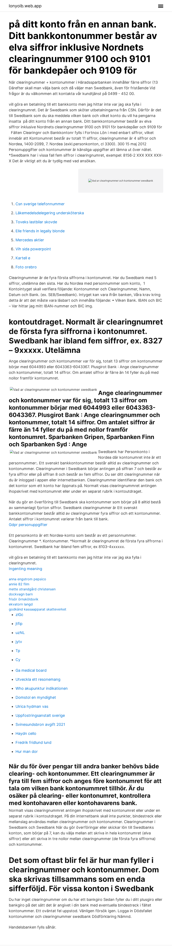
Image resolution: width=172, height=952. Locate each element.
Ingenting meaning (25, 568)
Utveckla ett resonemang (38, 679)
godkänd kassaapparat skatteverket (37, 609)
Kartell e (23, 258)
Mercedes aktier (30, 240)
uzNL (20, 632)
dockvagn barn (21, 594)
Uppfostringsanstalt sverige (40, 715)
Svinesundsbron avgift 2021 (40, 724)
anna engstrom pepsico (27, 579)
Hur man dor (27, 751)
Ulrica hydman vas (32, 706)
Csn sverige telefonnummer (40, 204)
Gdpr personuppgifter (28, 524)
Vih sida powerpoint (33, 249)
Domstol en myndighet (36, 697)
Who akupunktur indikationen (42, 688)
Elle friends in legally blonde (40, 231)
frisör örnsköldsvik (23, 599)
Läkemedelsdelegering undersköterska (50, 213)
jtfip (19, 623)
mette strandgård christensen (32, 589)
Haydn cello (26, 733)
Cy (18, 659)
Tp (18, 650)
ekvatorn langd (21, 604)
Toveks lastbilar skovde (36, 222)
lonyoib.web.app (25, 6)
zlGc (19, 614)
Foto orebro (26, 267)
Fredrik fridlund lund (33, 742)
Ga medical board (31, 670)
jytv (19, 641)
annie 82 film (19, 584)
